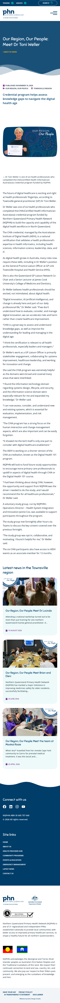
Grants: (19, 3)
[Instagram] (17, 806)
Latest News (8, 869)
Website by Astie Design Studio (30, 999)
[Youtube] (23, 806)
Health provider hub (12, 851)
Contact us (8, 873)
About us (7, 846)
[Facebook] (4, 806)
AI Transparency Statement (17, 994)
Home (5, 842)
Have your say (9, 992)
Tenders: (6, 3)
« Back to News (10, 52)
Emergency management (14, 864)
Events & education (12, 860)
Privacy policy (25, 992)
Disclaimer (38, 994)
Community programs (13, 855)
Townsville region (43, 88)
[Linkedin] (11, 806)
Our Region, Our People (16, 88)
